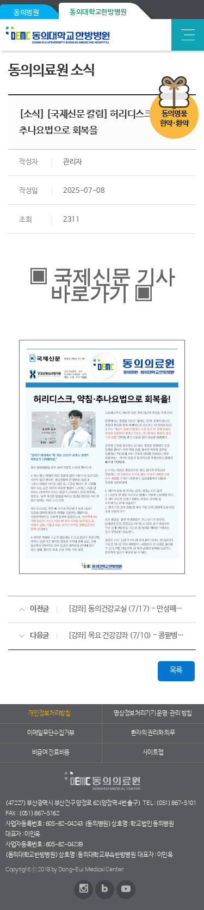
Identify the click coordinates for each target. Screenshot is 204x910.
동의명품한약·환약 (174, 118)
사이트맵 (153, 752)
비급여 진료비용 (51, 752)
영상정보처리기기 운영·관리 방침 (153, 713)
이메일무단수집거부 (51, 733)
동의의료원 (82, 35)
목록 (176, 670)
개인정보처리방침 (49, 713)
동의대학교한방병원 (98, 12)
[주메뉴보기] (187, 35)
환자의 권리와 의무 (153, 733)
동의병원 (26, 13)
